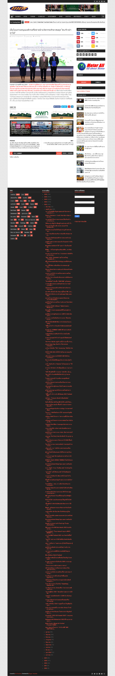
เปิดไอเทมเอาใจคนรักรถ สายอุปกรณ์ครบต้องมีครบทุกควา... (58, 580)
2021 (45, 658)
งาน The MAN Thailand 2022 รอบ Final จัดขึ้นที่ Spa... (58, 536)
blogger (59, 153)
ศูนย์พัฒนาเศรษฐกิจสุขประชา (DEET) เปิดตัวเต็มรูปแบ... (58, 314)
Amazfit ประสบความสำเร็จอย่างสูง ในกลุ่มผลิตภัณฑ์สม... (57, 524)
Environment (13, 235)
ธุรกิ (29, 235)
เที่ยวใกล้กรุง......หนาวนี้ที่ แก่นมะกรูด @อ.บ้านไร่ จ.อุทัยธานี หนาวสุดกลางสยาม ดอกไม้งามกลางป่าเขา (94, 155)
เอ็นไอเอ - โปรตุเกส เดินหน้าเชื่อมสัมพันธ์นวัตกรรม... (56, 398)
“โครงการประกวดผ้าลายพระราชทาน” (56, 565)
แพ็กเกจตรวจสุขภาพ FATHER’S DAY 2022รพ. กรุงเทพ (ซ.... (57, 356)
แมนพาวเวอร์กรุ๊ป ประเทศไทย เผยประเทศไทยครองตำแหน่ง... (58, 274)
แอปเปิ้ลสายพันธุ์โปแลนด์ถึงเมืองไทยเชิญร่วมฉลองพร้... (58, 558)
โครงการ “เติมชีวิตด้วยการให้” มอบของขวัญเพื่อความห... (58, 413)
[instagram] (102, 1)
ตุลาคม (48, 632)
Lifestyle (68, 16)
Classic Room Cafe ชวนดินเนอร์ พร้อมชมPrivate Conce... (58, 270)
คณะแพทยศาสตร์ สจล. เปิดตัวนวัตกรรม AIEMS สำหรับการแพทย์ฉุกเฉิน (95, 99)
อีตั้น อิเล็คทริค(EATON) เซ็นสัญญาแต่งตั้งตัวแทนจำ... (58, 262)
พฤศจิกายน (49, 209)
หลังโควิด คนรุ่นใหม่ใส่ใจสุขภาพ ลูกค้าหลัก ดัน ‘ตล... (58, 230)
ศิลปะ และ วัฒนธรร (15, 232)
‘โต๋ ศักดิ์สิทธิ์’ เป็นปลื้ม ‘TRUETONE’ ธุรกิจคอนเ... (58, 281)
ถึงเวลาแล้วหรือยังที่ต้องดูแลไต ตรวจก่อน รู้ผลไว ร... (58, 360)
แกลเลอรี (21, 226)
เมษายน (48, 647)
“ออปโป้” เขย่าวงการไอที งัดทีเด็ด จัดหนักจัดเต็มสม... (58, 540)
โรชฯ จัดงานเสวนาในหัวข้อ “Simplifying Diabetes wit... (56, 584)
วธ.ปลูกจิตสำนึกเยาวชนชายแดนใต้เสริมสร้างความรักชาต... (58, 220)
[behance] (104, 1)
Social (25, 16)
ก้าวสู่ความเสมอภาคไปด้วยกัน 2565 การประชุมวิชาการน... (58, 562)
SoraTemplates (18, 673)
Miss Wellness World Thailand (53, 555)
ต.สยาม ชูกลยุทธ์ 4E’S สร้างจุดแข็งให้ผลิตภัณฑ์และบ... (58, 338)
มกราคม (48, 655)
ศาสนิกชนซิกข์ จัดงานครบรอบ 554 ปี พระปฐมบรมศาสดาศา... (58, 492)
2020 (45, 660)
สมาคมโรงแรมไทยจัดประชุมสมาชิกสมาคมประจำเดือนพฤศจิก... (57, 298)
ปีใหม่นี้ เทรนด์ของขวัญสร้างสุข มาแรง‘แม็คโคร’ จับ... (58, 480)
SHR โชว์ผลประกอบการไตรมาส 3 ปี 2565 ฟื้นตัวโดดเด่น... (58, 440)
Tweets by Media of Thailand (83, 91)
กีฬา (29, 201)
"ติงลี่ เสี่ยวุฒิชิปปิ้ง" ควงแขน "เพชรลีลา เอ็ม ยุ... (58, 372)
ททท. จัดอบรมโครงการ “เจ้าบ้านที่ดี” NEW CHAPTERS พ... (56, 628)
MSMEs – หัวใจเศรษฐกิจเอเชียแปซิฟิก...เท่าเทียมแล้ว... (58, 250)
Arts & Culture (14, 229)
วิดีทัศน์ (23, 229)
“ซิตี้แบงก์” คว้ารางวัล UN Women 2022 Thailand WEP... (58, 394)
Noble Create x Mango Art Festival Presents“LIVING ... (54, 624)
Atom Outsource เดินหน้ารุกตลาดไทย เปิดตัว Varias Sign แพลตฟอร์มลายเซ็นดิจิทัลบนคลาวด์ (95, 170)
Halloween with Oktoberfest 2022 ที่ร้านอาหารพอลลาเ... (58, 620)
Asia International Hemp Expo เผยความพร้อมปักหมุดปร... (58, 464)
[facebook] (95, 1)
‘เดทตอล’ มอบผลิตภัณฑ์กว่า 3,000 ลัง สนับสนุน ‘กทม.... (58, 596)
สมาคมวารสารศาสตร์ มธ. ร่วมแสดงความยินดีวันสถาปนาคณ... (59, 254)
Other (86, 16)
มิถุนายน (48, 642)
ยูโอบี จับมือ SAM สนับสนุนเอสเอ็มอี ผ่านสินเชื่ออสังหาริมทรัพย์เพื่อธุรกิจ (95, 106)
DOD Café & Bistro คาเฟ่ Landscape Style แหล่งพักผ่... (58, 294)
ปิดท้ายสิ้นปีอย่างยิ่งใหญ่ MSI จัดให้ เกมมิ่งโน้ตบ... (58, 402)
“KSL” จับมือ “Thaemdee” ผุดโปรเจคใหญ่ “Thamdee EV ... (56, 258)
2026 (45, 194)
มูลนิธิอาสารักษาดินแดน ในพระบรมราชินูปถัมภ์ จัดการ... (58, 612)
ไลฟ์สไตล (30, 226)
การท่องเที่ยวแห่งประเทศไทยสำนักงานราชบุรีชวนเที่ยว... (57, 284)
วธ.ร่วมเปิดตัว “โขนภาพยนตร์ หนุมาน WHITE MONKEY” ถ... (57, 532)
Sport (61, 16)
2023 (45, 202)
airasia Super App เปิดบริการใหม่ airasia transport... (56, 344)
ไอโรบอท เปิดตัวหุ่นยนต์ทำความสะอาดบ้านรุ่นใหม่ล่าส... (58, 238)
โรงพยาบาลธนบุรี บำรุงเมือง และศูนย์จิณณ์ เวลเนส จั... (57, 379)
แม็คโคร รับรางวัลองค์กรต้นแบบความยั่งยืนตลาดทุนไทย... (58, 278)
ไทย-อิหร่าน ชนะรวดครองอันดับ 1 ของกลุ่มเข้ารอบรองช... (58, 445)
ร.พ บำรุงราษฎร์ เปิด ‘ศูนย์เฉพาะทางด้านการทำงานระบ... (58, 456)
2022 (45, 204)
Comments (98, 82)
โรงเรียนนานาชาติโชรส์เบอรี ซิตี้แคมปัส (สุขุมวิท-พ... (56, 576)
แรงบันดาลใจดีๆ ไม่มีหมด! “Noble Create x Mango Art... (57, 306)
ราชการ (12, 201)
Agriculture (27, 232)
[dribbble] (99, 1)
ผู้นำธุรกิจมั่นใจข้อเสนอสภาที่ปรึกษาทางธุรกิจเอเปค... (58, 452)
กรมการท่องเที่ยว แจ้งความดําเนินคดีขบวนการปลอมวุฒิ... (58, 429)
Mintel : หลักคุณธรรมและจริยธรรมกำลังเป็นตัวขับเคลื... (58, 508)
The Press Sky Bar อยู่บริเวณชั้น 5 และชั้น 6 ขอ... (59, 341)
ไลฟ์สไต (13, 238)
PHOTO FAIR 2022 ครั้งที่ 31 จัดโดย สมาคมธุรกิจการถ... (58, 352)
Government (24, 216)
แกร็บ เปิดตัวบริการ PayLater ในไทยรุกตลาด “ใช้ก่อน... (58, 364)
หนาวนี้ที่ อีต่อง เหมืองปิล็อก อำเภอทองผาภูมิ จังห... (57, 266)
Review (94, 16)
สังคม (21, 201)
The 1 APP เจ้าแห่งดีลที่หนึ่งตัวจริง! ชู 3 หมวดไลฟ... (57, 375)
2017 (45, 665)
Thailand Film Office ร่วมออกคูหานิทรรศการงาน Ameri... (58, 425)
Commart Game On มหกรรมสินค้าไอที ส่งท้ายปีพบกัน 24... (59, 488)
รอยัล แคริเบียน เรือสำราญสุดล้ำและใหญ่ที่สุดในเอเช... (58, 604)
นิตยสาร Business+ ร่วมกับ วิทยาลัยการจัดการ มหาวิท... (58, 216)
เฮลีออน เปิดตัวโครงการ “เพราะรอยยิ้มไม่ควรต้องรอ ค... (59, 417)
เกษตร (21, 207)
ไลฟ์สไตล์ (13, 194)
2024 (46, 199)
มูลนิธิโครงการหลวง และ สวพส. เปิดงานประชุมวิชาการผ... (59, 433)
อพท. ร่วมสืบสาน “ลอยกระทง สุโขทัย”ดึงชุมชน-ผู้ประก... (59, 544)
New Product (77, 16)
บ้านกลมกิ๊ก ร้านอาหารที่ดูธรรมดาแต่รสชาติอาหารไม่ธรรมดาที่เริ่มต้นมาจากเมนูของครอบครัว (95, 122)
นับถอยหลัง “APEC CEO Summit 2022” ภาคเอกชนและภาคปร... (59, 616)
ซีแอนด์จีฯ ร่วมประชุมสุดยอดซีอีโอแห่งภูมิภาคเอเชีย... (58, 310)
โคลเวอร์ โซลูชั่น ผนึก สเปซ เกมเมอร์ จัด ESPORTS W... (56, 226)
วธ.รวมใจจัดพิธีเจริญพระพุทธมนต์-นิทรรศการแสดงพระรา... (58, 212)
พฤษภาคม (49, 645)
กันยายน (48, 634)
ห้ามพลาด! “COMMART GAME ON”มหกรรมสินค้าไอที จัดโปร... (58, 330)
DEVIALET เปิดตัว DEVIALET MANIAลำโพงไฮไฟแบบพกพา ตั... (59, 460)
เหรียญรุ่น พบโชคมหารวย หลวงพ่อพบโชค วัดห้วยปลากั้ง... (59, 421)
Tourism (32, 16)
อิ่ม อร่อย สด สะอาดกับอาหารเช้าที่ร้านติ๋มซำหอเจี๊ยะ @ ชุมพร (94, 114)
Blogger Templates (33, 673)
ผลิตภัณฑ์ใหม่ (14, 197)
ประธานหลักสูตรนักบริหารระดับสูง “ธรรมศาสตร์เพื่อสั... (59, 409)
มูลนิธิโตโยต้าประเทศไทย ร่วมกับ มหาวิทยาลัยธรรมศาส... (59, 302)
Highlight (83, 82)
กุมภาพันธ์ (49, 652)
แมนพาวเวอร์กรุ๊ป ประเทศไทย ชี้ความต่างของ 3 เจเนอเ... (58, 572)
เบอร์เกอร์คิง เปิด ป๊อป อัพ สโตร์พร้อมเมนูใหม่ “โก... (57, 512)
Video (22, 235)
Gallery (31, 229)
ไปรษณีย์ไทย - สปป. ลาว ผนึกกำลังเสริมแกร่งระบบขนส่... (57, 484)
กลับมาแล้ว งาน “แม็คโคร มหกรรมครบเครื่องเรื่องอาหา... (57, 448)
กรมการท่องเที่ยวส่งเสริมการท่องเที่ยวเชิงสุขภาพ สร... (58, 234)
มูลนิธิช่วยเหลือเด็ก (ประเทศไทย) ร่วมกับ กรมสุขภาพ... (57, 548)
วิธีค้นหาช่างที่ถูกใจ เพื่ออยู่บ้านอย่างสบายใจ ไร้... (58, 223)
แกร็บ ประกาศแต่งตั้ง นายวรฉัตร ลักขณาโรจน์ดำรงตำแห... (58, 608)
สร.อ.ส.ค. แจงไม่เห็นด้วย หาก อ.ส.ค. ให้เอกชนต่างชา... (58, 318)
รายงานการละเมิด (80, 221)
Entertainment (52, 16)
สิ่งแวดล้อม (13, 216)
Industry (32, 223)
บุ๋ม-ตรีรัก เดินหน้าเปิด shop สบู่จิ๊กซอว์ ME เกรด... (58, 291)
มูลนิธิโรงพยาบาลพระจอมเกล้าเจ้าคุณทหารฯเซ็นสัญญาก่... (58, 242)
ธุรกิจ (22, 194)
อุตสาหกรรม (25, 213)
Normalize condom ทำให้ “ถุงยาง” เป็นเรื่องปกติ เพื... (58, 246)
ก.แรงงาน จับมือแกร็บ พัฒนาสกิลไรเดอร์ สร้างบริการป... (58, 476)
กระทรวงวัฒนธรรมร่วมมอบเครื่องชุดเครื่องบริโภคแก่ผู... (57, 600)
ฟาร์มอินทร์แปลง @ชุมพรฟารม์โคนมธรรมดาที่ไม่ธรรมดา (94, 162)
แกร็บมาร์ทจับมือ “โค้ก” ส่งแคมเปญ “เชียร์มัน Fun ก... (59, 348)
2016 (45, 668)
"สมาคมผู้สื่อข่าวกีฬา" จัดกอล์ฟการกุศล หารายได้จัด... (58, 592)
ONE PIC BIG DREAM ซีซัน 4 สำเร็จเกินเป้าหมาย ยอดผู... (58, 322)
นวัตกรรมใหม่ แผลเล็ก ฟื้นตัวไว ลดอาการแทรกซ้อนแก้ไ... (58, 405)
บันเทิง (23, 204)
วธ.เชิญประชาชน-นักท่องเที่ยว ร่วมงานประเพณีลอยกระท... (58, 588)
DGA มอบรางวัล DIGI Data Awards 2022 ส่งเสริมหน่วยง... (58, 528)
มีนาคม (48, 650)
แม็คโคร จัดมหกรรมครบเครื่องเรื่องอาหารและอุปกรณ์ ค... (58, 383)
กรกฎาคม (48, 639)
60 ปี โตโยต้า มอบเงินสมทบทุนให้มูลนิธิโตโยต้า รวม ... (58, 500)
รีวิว (19, 219)
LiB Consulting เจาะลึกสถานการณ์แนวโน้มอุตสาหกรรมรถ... (57, 568)
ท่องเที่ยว (25, 197)
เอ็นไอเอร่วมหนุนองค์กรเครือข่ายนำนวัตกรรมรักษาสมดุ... (57, 288)
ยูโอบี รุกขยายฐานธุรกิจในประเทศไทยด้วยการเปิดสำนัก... (58, 391)
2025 (45, 197)
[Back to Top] (104, 674)
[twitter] (97, 1)
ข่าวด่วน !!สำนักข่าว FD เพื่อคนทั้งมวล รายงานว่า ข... (58, 368)
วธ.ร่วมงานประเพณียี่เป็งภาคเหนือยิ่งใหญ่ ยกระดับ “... (57, 551)
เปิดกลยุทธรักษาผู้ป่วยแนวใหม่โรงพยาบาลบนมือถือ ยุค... (58, 387)
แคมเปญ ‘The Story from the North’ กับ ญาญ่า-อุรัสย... (59, 437)
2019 (45, 663)
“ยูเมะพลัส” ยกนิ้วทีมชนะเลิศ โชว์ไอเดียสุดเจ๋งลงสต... (58, 472)
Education (13, 223)
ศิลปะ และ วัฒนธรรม (30, 219)
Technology (41, 16)
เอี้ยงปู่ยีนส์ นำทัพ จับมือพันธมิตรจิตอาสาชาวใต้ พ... (58, 504)
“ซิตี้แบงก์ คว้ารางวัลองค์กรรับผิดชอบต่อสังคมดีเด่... (58, 326)
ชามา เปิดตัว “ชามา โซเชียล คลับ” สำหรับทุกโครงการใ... (58, 468)
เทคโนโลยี (37, 36)
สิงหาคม (48, 637)
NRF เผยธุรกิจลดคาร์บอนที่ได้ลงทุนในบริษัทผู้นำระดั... (58, 496)
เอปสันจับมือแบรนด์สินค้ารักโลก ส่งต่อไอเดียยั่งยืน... (57, 334)
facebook (70, 153)
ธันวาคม (48, 207)
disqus (64, 153)
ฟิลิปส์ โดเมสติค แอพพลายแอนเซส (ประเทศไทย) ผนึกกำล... (58, 516)
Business (18, 16)
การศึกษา (30, 207)
